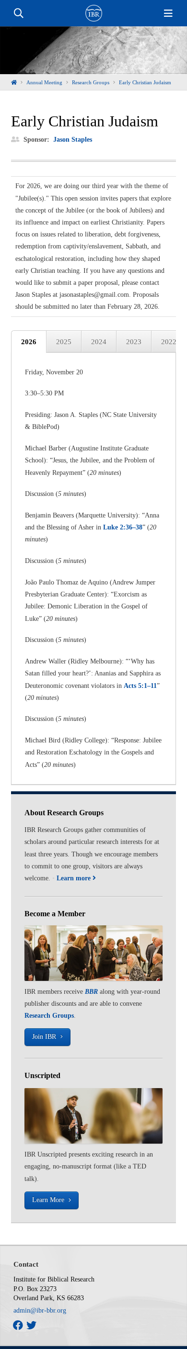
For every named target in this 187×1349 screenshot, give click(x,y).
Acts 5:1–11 (140, 685)
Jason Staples (72, 139)
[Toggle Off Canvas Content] (168, 13)
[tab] (29, 342)
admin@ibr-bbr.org (39, 1310)
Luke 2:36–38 (122, 527)
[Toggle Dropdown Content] (18, 13)
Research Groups (49, 1015)
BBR (91, 991)
